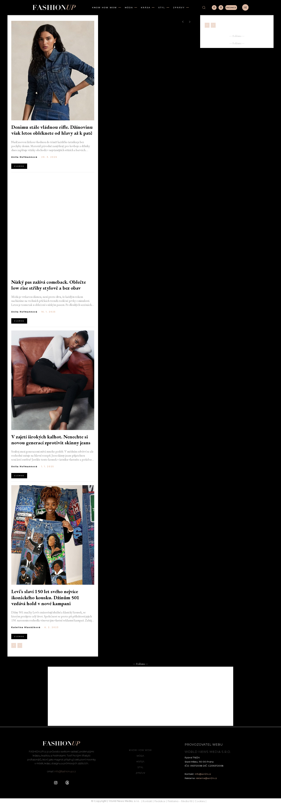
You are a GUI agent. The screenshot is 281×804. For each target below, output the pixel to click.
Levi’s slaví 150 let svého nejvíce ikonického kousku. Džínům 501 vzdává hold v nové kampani (45, 597)
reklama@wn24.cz (206, 778)
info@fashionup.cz (65, 771)
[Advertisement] (140, 696)
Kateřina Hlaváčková (26, 627)
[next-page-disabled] (19, 645)
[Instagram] (214, 7)
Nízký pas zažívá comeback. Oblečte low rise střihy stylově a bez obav (48, 285)
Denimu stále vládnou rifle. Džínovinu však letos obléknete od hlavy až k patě (52, 130)
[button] (203, 7)
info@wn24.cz (203, 773)
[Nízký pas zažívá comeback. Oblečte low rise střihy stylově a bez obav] (52, 225)
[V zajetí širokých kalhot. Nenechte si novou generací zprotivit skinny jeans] (52, 380)
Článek (19, 166)
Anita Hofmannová (24, 157)
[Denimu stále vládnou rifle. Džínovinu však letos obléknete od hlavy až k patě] (52, 70)
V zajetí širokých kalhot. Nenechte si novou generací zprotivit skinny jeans (50, 440)
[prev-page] (13, 645)
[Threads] (220, 7)
